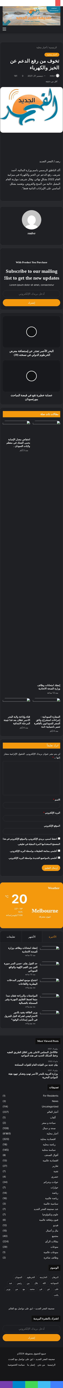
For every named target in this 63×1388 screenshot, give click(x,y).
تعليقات (11, 936)
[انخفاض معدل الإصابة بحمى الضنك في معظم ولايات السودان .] (16, 428)
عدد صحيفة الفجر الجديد (46, 1209)
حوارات (54, 1187)
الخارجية (43, 1277)
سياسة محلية (49, 1149)
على (56, 1289)
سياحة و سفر (49, 1122)
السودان (18, 1277)
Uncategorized (50, 1106)
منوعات (54, 1246)
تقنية (56, 1171)
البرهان (55, 1277)
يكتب (56, 1295)
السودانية (54, 1283)
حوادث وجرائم (51, 1182)
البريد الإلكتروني (51, 812)
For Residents (50, 1095)
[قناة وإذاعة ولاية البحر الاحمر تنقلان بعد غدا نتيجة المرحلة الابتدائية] (16, 705)
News (55, 1101)
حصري (54, 1176)
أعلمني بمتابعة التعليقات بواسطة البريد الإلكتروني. (33, 851)
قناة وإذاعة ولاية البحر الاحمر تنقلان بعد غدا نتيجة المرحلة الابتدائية (17, 720)
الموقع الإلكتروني (52, 825)
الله (44, 1283)
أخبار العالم (52, 1112)
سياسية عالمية (51, 1203)
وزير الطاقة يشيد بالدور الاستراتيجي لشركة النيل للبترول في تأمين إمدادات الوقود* (20, 1016)
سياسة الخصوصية (16, 1364)
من (16, 1289)
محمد (32, 1289)
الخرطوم (31, 1277)
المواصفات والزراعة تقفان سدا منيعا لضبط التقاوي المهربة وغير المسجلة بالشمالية (21, 999)
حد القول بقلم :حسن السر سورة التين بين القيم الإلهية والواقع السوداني (20, 967)
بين (28, 1283)
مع (24, 1289)
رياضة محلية (49, 1144)
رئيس (19, 1283)
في (40, 1289)
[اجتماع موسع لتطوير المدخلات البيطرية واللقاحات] (49, 984)
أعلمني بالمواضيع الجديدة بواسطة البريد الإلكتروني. (32, 858)
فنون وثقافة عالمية (48, 1219)
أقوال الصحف (51, 1155)
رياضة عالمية (51, 1198)
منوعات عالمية (51, 1252)
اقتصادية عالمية (50, 1160)
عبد (10, 1283)
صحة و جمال (49, 1128)
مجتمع (55, 1236)
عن (48, 1289)
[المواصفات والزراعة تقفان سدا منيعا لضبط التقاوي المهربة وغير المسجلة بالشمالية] (49, 1000)
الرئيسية (53, 47)
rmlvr (52, 76)
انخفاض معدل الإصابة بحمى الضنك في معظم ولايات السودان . (18, 442)
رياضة (55, 1192)
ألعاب (53, 1117)
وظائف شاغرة (51, 1257)
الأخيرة (52, 936)
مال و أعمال (52, 1230)
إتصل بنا (31, 1364)
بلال (36, 1283)
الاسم (56, 799)
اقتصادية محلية (48, 1138)
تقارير (55, 1165)
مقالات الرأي (51, 1241)
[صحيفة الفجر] (31, 15)
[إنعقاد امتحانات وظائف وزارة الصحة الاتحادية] (46, 551)
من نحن (41, 1364)
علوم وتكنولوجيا (50, 1214)
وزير (8, 1289)
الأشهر (32, 936)
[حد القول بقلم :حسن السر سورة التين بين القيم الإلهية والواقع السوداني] (49, 968)
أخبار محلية (41, 47)
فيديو (55, 1225)
